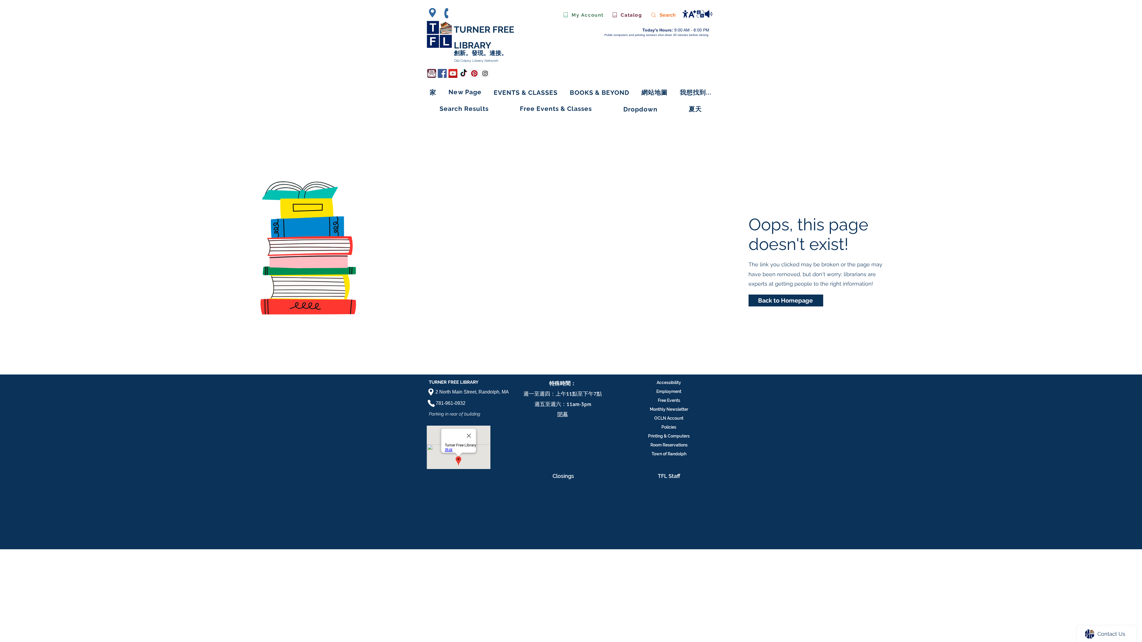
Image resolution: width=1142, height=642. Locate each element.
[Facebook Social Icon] (442, 73)
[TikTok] (463, 73)
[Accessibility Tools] (697, 13)
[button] (599, 92)
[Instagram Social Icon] (485, 73)
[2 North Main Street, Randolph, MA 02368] (434, 12)
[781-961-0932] (449, 13)
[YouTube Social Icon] (452, 73)
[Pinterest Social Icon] (474, 73)
